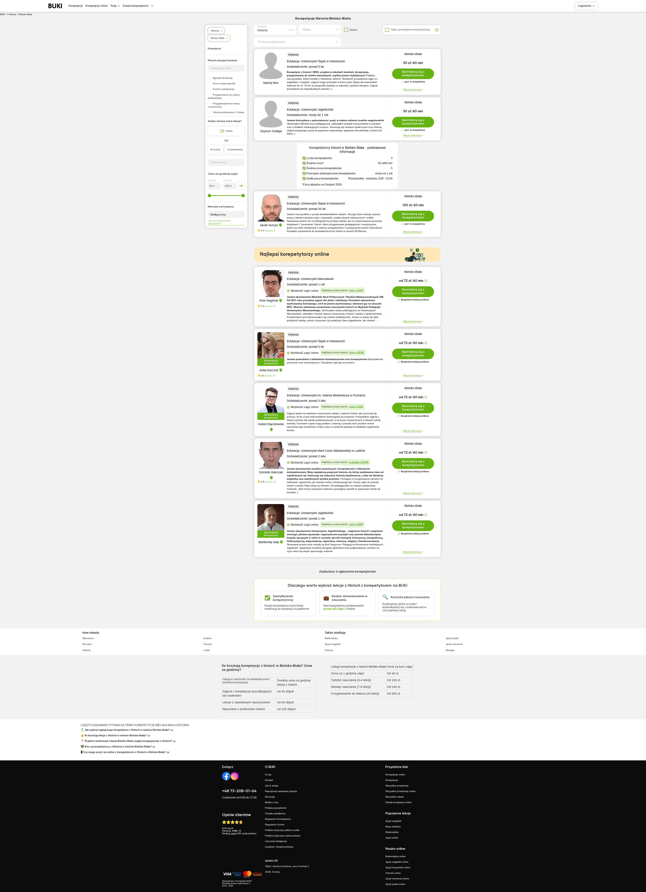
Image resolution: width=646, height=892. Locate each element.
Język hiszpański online (397, 867)
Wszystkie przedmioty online (400, 791)
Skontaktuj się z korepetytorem (413, 73)
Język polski (391, 837)
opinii (233, 833)
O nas (268, 774)
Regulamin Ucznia (274, 824)
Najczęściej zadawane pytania (281, 791)
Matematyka (392, 832)
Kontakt (269, 780)
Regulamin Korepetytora (278, 819)
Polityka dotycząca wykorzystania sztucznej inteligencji (282, 838)
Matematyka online (395, 856)
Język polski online (395, 884)
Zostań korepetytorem (135, 5)
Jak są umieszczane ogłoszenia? (219, 222)
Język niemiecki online (397, 878)
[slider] (209, 195)
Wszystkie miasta (394, 796)
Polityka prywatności (275, 808)
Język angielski (393, 821)
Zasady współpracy (275, 813)
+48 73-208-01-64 (239, 791)
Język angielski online (396, 862)
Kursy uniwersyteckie (224, 83)
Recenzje (270, 796)
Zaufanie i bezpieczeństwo (279, 846)
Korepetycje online (96, 5)
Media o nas (271, 802)
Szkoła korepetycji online (398, 802)
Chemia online (393, 873)
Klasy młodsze (393, 826)
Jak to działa (271, 785)
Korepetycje (391, 780)
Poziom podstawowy (224, 89)
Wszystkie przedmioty (396, 785)
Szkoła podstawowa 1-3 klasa (228, 112)
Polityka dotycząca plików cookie (282, 830)
